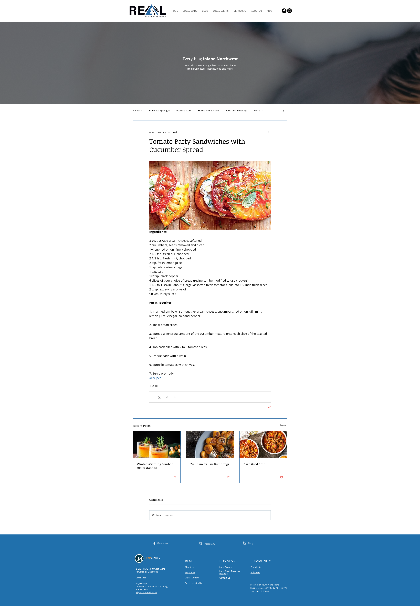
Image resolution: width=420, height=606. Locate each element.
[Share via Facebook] (150, 397)
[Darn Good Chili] (263, 444)
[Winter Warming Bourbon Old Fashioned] (156, 444)
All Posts (138, 110)
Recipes (154, 385)
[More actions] (269, 132)
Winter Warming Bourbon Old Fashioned (155, 466)
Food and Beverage (236, 110)
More (257, 110)
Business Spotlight (159, 110)
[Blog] (244, 543)
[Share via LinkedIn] (166, 397)
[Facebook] (284, 10)
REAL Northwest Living (154, 568)
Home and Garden (208, 110)
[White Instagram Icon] (200, 544)
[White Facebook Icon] (154, 543)
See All (283, 425)
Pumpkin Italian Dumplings (209, 464)
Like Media (153, 571)
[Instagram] (289, 10)
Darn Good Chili (254, 464)
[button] (282, 110)
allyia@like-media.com (146, 592)
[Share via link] (175, 397)
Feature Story (183, 110)
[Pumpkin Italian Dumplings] (210, 444)
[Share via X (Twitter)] (158, 397)
